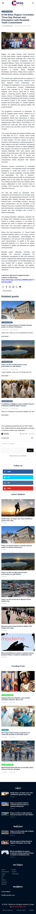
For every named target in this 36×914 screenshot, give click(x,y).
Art (2, 878)
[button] (5, 3)
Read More (4, 336)
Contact (31, 910)
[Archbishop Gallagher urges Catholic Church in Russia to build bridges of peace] (18, 389)
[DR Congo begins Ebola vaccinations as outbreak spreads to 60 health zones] (18, 716)
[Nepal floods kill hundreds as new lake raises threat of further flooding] (18, 751)
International (5, 871)
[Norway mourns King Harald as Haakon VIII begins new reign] (18, 615)
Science (14, 871)
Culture (3, 880)
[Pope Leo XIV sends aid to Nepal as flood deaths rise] (18, 588)
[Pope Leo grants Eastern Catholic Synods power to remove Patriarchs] (18, 310)
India (2, 876)
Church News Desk (8, 26)
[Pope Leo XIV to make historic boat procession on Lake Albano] (18, 349)
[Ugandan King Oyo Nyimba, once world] (18, 681)
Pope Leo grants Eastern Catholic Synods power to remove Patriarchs (19, 804)
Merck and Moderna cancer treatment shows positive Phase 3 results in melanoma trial (22, 853)
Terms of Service (7, 910)
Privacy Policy (20, 910)
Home (3, 869)
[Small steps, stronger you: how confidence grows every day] (18, 507)
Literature (4, 882)
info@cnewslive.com (8, 895)
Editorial (3, 884)
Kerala (3, 874)
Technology (15, 874)
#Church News (7, 290)
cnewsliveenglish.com (19, 906)
